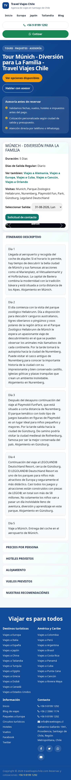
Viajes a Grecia (11, 676)
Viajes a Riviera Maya (50, 681)
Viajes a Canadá (12, 686)
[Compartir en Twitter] (49, 748)
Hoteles (7, 726)
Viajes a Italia (10, 640)
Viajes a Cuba (45, 665)
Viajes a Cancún (47, 676)
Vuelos (7, 732)
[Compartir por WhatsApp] (57, 748)
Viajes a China (11, 655)
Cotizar (37, 34)
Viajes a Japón (11, 650)
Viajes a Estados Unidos (17, 692)
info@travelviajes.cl (52, 721)
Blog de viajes (11, 711)
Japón (33, 15)
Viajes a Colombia (48, 634)
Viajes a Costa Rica (48, 655)
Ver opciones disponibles (22, 78)
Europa (21, 15)
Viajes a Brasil (46, 650)
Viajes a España (12, 645)
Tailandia (48, 15)
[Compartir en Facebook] (41, 748)
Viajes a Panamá (47, 660)
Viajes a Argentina (48, 645)
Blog (61, 15)
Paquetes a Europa (14, 716)
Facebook (8, 737)
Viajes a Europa (12, 634)
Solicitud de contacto (22, 217)
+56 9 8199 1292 (37, 25)
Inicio (8, 15)
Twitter (7, 742)
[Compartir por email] (41, 756)
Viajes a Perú (45, 640)
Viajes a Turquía (12, 665)
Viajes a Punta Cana (49, 671)
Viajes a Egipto (11, 671)
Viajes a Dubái (11, 681)
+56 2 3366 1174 (49, 711)
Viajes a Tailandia (13, 660)
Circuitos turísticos (14, 721)
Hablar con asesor (18, 88)
